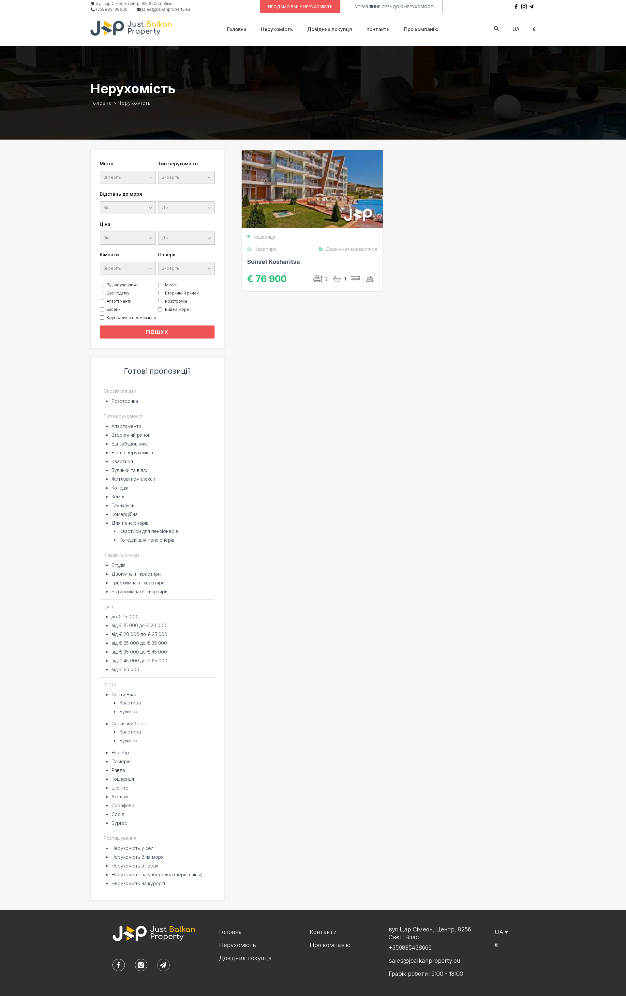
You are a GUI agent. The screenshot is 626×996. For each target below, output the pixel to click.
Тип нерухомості (178, 163)
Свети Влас (124, 694)
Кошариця (123, 779)
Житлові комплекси (133, 479)
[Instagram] (524, 6)
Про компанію (421, 29)
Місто (106, 163)
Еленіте (120, 788)
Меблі (171, 284)
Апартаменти (119, 301)
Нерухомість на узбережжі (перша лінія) (157, 874)
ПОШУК (157, 332)
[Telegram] (532, 6)
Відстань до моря (121, 194)
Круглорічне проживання (131, 317)
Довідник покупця (329, 29)
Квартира (122, 461)
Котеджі (120, 487)
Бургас (119, 823)
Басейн (114, 309)
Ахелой (120, 796)
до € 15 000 (124, 616)
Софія (118, 814)
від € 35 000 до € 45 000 (139, 652)
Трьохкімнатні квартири (138, 582)
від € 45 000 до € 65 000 (139, 660)
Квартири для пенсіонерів (148, 531)
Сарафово (123, 805)
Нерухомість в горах (135, 865)
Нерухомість (277, 29)
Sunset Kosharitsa (273, 261)
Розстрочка (176, 301)
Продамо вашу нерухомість (300, 6)
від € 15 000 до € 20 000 (139, 625)
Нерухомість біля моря (138, 857)
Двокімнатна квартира (351, 249)
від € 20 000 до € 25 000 (139, 634)
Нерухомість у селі (133, 848)
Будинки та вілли (130, 470)
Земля (119, 496)
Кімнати (109, 254)
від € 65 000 (125, 669)
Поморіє (121, 761)
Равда (118, 770)
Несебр (120, 752)
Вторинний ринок (182, 293)
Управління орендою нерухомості (394, 6)
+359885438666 (111, 9)
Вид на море (177, 309)
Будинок (128, 711)
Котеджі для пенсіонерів (146, 540)
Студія (119, 565)
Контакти (378, 29)
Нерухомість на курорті (138, 883)
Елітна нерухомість (133, 452)
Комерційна (125, 514)
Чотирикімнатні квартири (140, 591)
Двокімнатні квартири (136, 574)
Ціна (105, 224)
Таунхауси (123, 505)
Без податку (118, 293)
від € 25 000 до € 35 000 (139, 643)
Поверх (166, 254)
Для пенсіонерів (130, 523)
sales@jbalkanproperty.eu (165, 9)
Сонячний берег (130, 723)
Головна (236, 29)
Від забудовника (122, 284)
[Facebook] (516, 6)
